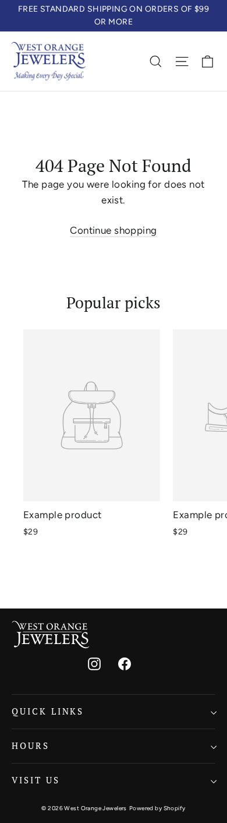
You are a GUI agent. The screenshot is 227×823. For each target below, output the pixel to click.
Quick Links (48, 711)
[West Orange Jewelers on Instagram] (94, 663)
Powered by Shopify (157, 808)
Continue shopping (113, 230)
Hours (30, 745)
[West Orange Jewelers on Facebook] (124, 663)
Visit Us (36, 780)
